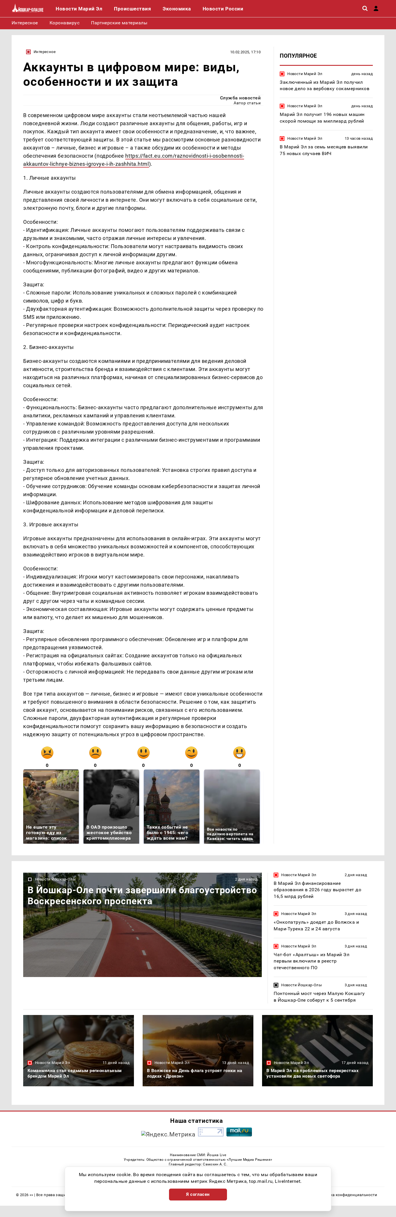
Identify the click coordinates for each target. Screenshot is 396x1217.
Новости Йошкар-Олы (55, 879)
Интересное (45, 52)
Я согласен (198, 1194)
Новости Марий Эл (304, 74)
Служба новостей (240, 98)
